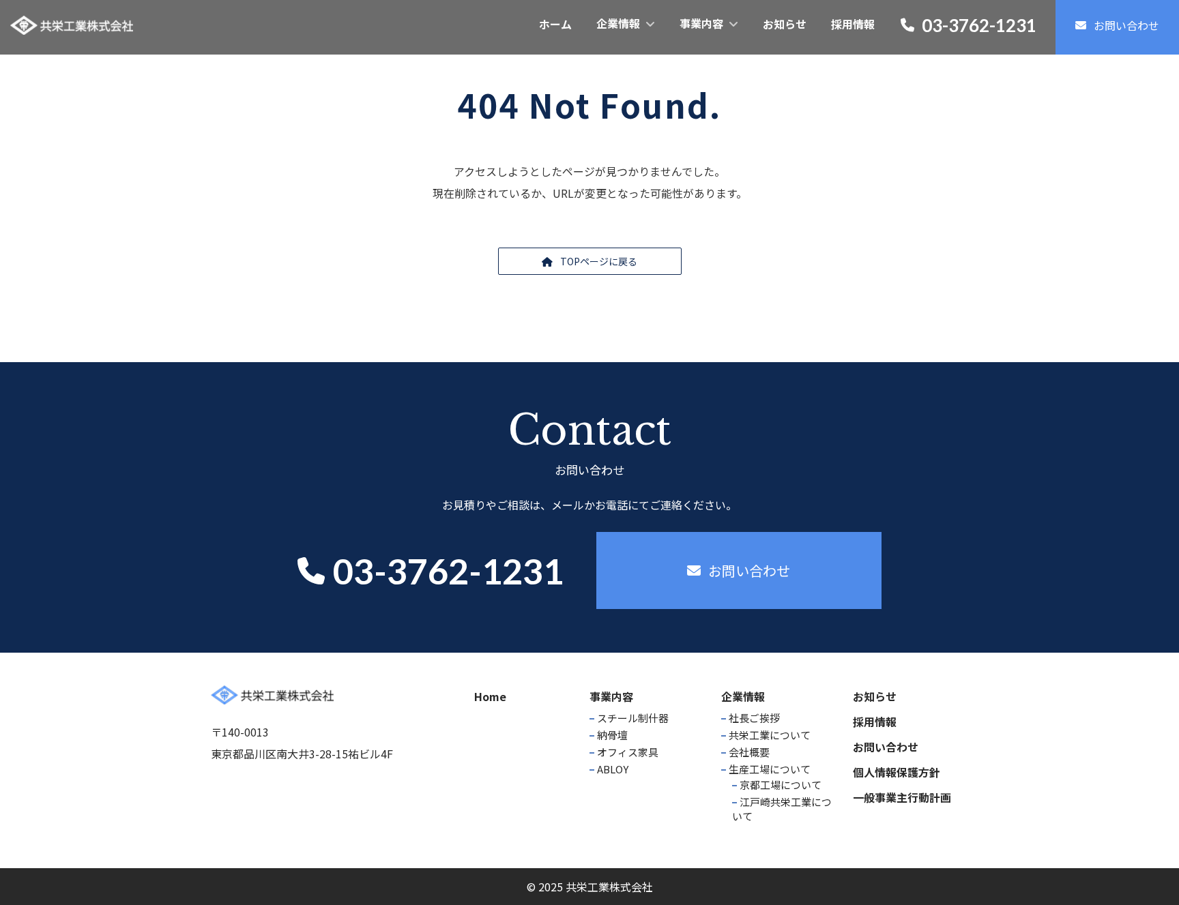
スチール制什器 (633, 718)
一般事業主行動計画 (902, 797)
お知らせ (875, 696)
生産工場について (770, 769)
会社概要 (749, 752)
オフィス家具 (627, 752)
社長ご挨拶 (754, 718)
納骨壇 (612, 735)
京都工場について (780, 784)
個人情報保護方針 (896, 772)
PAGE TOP (1141, 865)
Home (490, 696)
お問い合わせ (885, 747)
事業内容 (611, 696)
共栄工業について (770, 735)
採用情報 (875, 721)
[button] (590, 261)
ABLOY (612, 769)
